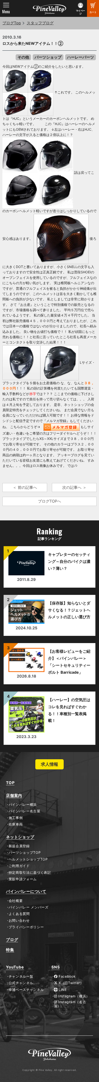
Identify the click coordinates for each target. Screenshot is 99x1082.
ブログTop (11, 22)
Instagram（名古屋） (70, 1004)
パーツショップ (48, 57)
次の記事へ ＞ (74, 487)
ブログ (12, 939)
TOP (10, 782)
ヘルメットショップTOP (28, 859)
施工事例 (16, 818)
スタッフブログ (40, 22)
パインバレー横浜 (23, 804)
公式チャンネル (21, 983)
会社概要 (16, 901)
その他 (23, 57)
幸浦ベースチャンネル (26, 990)
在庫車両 (16, 824)
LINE (62, 990)
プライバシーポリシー (26, 927)
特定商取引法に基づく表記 (30, 872)
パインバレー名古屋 (24, 811)
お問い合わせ (19, 920)
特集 (10, 950)
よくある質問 (19, 914)
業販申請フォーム (23, 879)
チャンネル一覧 (21, 976)
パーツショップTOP (25, 852)
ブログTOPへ (49, 501)
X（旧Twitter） (70, 983)
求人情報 (49, 764)
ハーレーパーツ (80, 57)
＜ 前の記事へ (25, 487)
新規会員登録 (19, 846)
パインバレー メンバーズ (29, 907)
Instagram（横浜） (73, 996)
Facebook (66, 976)
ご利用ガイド (19, 866)
